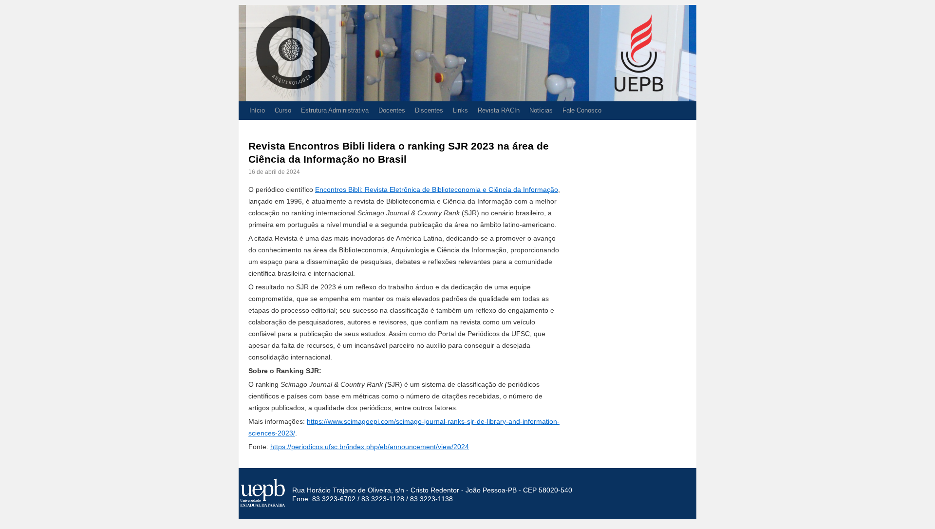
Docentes (391, 110)
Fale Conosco (581, 110)
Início (257, 110)
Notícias (541, 110)
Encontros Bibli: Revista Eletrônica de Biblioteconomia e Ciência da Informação (436, 189)
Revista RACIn (499, 110)
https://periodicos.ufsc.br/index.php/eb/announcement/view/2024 (369, 447)
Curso (283, 110)
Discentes (429, 110)
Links (460, 110)
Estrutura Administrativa (335, 110)
